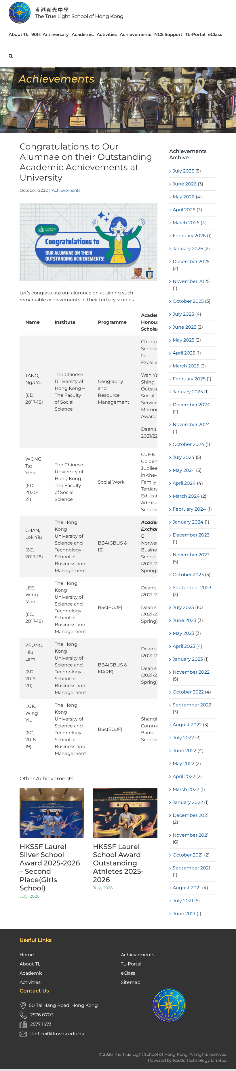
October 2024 (188, 444)
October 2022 (188, 692)
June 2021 (184, 913)
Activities (30, 982)
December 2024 (191, 404)
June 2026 (185, 184)
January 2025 (188, 391)
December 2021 (191, 815)
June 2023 (184, 620)
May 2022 (183, 763)
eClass (128, 973)
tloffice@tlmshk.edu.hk (57, 1033)
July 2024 (184, 457)
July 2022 (183, 737)
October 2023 (188, 574)
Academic (31, 973)
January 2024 (188, 522)
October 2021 (188, 855)
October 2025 (188, 301)
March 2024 (186, 496)
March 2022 (186, 789)
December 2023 (191, 535)
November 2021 (191, 835)
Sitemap (130, 982)
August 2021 (187, 887)
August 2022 (187, 724)
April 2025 (184, 353)
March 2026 (186, 222)
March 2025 (186, 366)
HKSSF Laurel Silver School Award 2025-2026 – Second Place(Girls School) (50, 867)
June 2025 (184, 327)
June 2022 (184, 750)
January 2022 (188, 802)
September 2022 (192, 705)
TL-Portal (131, 964)
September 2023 (192, 587)
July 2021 (183, 900)
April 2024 (184, 483)
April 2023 (184, 646)
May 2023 (183, 633)
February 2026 (189, 235)
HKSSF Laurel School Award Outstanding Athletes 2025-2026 (118, 863)
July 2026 (183, 171)
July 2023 (183, 607)
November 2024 (191, 424)
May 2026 (184, 197)
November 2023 (191, 554)
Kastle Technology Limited (200, 1060)
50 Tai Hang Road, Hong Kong (63, 1005)
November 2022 (191, 672)
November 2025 (191, 281)
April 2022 (184, 776)
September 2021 (191, 868)
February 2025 (189, 379)
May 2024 (184, 470)
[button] (11, 56)
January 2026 (188, 248)
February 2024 (189, 509)
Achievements (66, 190)
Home (27, 954)
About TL (30, 964)
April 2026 (184, 209)
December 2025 (191, 261)
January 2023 (188, 659)
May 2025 (183, 340)
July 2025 (183, 314)
